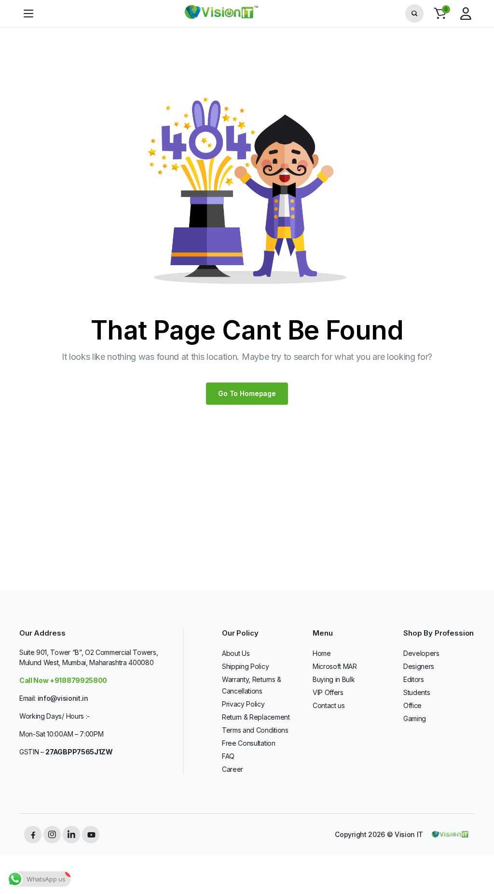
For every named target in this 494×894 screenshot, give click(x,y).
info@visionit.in (63, 698)
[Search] (414, 13)
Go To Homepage (247, 393)
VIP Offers (328, 692)
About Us (235, 653)
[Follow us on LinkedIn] (71, 834)
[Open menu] (28, 13)
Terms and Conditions (255, 730)
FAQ (228, 756)
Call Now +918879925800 (63, 680)
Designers (418, 666)
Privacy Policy (243, 704)
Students (416, 692)
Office (412, 705)
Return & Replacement (256, 717)
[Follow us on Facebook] (32, 834)
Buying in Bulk (334, 679)
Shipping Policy (245, 666)
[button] (440, 13)
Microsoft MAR (335, 666)
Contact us (329, 705)
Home (322, 653)
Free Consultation (248, 743)
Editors (413, 679)
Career (232, 769)
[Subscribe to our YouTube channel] (90, 834)
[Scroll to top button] (478, 850)
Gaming (414, 718)
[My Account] (465, 13)
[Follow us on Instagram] (52, 834)
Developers (421, 653)
